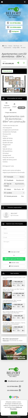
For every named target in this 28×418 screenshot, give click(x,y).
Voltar (24, 48)
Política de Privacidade (16, 408)
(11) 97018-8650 (15, 27)
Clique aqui (6, 341)
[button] (4, 82)
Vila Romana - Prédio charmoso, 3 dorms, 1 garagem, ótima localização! (14, 323)
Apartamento (7, 48)
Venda (10, 46)
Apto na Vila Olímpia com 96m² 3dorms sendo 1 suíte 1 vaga (13, 289)
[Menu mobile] (2, 2)
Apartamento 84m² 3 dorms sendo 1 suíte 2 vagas (14, 278)
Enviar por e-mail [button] (14, 252)
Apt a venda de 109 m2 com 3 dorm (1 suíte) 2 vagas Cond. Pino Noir (13, 312)
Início (5, 46)
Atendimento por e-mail (15, 381)
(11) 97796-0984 (15, 23)
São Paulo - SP (18, 46)
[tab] (7, 71)
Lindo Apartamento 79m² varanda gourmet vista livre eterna (12, 301)
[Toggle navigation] (25, 2)
